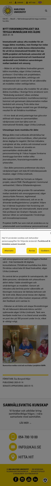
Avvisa (32, 250)
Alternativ (8, 250)
